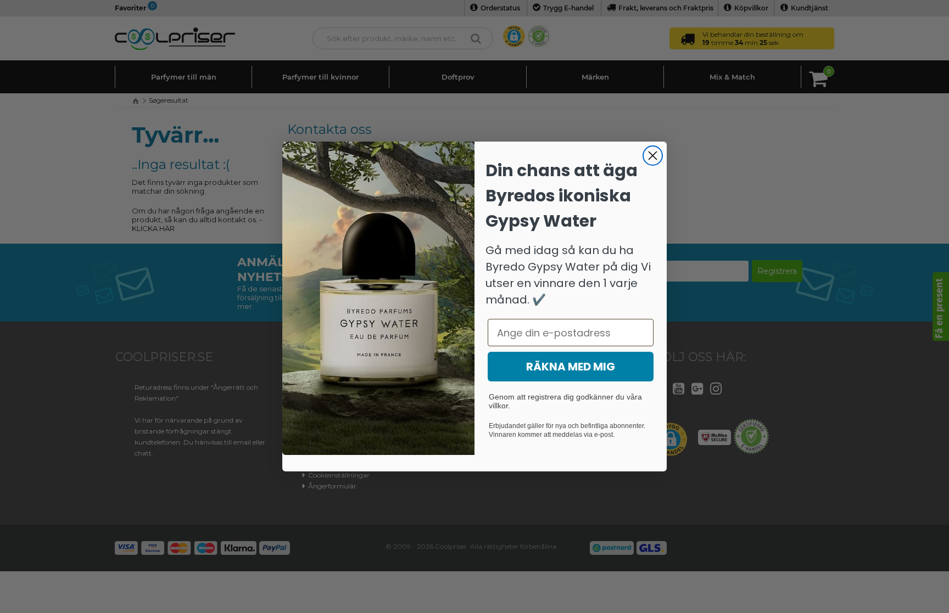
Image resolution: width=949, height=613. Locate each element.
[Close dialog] (652, 155)
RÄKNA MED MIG (570, 366)
